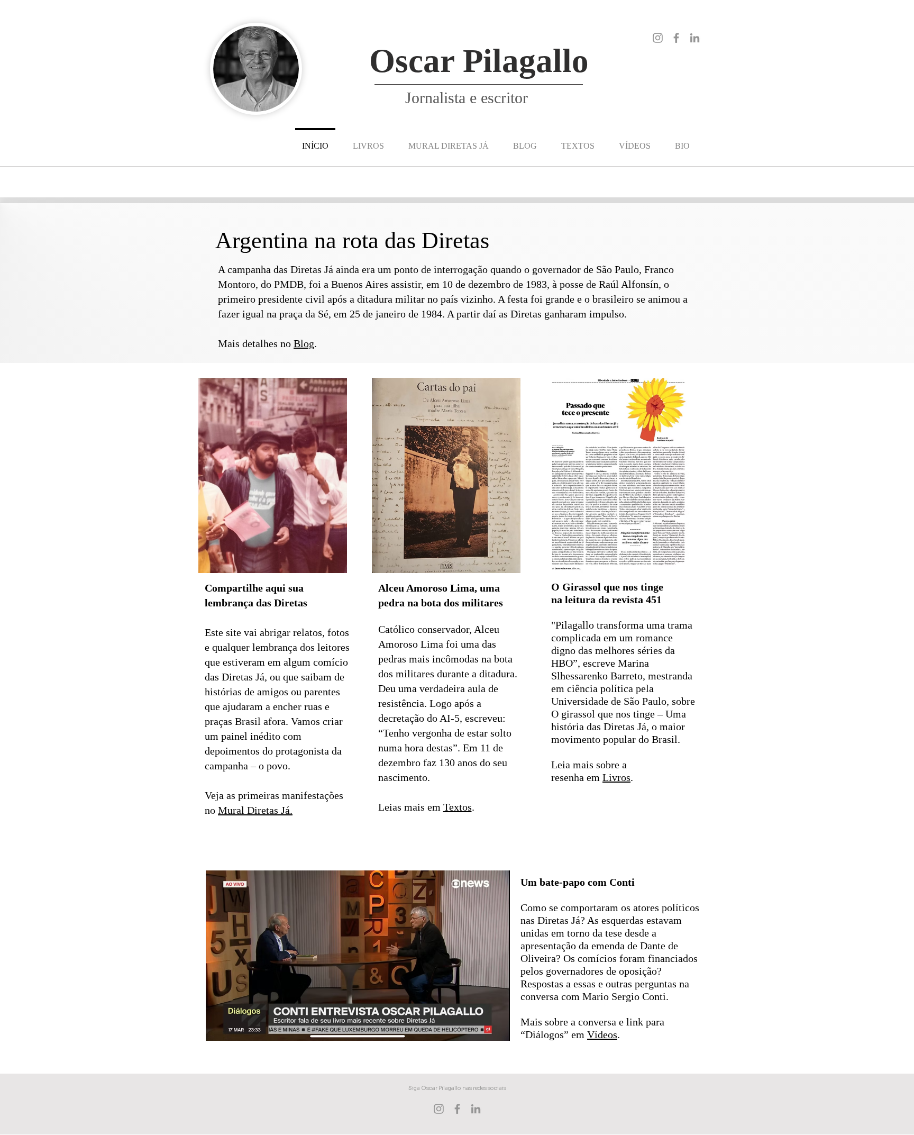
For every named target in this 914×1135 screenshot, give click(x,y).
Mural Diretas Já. (255, 810)
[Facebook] (676, 37)
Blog (304, 343)
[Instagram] (657, 37)
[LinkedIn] (694, 37)
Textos (457, 807)
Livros (616, 777)
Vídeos (602, 1034)
